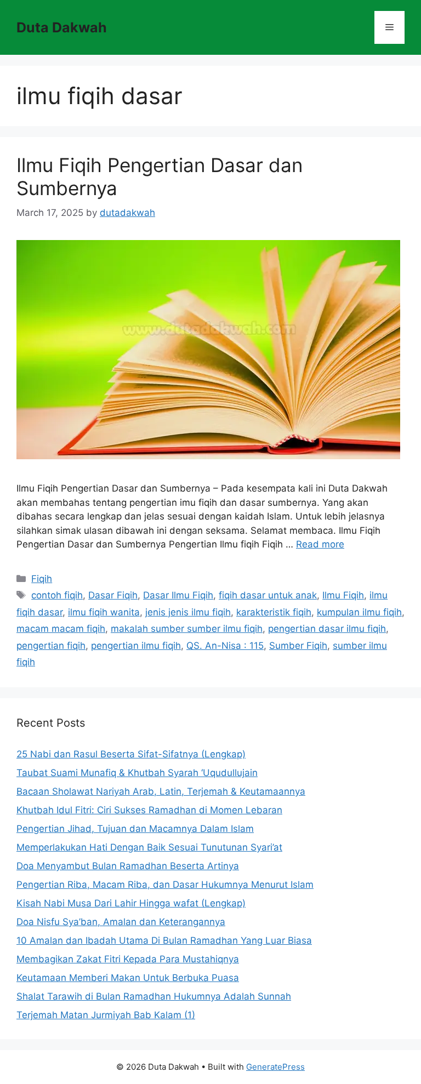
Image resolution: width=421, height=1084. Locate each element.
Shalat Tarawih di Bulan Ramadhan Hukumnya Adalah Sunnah (153, 996)
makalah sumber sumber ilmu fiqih (187, 628)
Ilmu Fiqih (343, 595)
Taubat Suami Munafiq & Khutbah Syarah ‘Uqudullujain (137, 772)
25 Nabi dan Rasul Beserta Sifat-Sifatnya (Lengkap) (131, 754)
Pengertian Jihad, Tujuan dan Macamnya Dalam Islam (135, 828)
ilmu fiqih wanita (104, 612)
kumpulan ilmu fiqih (359, 612)
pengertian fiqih (51, 645)
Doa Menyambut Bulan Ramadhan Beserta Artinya (127, 865)
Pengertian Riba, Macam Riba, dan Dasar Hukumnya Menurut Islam (165, 884)
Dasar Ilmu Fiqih (178, 595)
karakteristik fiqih (273, 612)
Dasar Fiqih (113, 595)
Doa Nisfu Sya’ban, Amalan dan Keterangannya (120, 921)
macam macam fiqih (60, 628)
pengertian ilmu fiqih (136, 645)
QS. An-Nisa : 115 (225, 645)
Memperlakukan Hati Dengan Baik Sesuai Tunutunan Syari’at (149, 847)
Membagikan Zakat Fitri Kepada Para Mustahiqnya (127, 959)
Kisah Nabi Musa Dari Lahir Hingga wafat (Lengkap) (131, 903)
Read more (320, 544)
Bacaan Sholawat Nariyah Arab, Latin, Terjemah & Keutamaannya (160, 791)
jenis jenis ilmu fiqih (188, 612)
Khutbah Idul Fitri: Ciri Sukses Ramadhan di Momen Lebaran (149, 810)
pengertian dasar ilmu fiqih (327, 628)
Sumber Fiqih (298, 645)
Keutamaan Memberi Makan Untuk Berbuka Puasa (127, 977)
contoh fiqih (57, 595)
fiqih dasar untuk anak (268, 595)
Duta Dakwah (61, 27)
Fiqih (41, 578)
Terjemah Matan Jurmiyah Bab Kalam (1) (105, 1014)
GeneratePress (275, 1067)
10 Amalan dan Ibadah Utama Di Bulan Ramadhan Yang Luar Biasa (164, 940)
